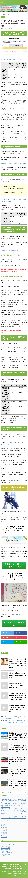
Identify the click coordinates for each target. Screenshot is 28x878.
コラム (4, 648)
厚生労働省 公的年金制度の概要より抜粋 (11, 59)
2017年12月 (4, 837)
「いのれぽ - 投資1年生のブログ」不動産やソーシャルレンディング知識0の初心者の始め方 (14, 866)
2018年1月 (4, 835)
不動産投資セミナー (6, 849)
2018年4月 (4, 830)
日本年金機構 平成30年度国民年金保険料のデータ (13, 163)
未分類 (3, 856)
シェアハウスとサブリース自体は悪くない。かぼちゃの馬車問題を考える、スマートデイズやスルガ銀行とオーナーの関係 (17, 663)
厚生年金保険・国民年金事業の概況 (9, 250)
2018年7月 (4, 826)
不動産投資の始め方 (6, 846)
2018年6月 (4, 827)
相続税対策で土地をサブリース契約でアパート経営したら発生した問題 (17, 685)
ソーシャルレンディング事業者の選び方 (14, 623)
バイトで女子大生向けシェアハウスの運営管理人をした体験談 (17, 675)
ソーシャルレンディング (7, 845)
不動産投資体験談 (5, 851)
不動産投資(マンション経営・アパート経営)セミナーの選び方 (14, 565)
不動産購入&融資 (5, 854)
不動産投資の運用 (5, 848)
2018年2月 (4, 834)
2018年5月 (4, 829)
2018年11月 (4, 824)
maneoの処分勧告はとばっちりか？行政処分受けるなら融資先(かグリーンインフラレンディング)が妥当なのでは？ (14, 805)
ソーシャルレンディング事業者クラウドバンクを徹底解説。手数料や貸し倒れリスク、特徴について (13, 813)
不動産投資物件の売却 (7, 852)
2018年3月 (4, 832)
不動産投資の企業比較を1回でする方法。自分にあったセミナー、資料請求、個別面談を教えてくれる (14, 800)
